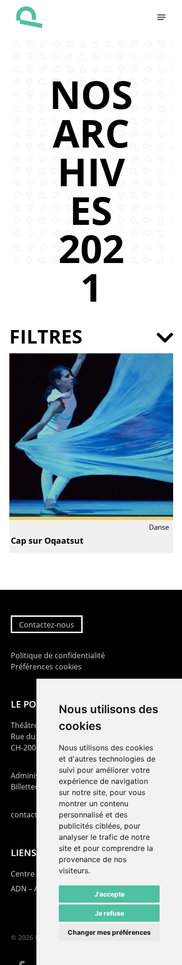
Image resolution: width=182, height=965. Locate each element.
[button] (161, 17)
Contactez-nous (46, 625)
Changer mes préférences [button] (109, 932)
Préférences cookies (46, 666)
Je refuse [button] (109, 913)
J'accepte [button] (109, 894)
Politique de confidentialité (58, 655)
